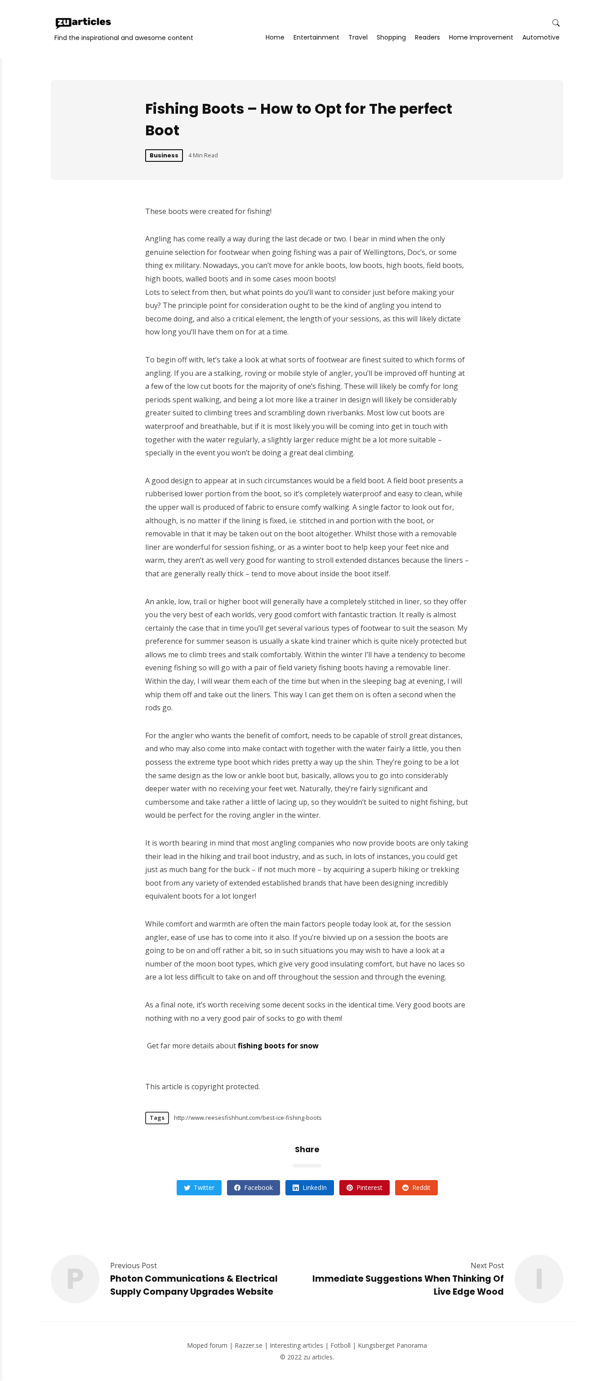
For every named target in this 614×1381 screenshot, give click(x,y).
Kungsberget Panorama (392, 1345)
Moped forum (207, 1345)
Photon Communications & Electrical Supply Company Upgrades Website (194, 1285)
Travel (358, 37)
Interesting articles (296, 1345)
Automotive (541, 37)
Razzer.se (249, 1345)
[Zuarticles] (84, 23)
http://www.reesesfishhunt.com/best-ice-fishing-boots (248, 1118)
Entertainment (316, 37)
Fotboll (340, 1345)
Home (275, 37)
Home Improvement (481, 37)
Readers (427, 37)
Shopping (391, 37)
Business (164, 155)
